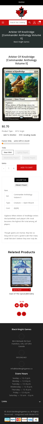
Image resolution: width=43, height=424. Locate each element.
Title (4, 148)
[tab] (21, 180)
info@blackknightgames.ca (21, 368)
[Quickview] (17, 305)
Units (4, 163)
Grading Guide (29, 135)
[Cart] (39, 22)
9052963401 (21, 357)
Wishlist (21, 2)
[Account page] (34, 22)
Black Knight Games (21, 42)
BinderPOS (34, 414)
